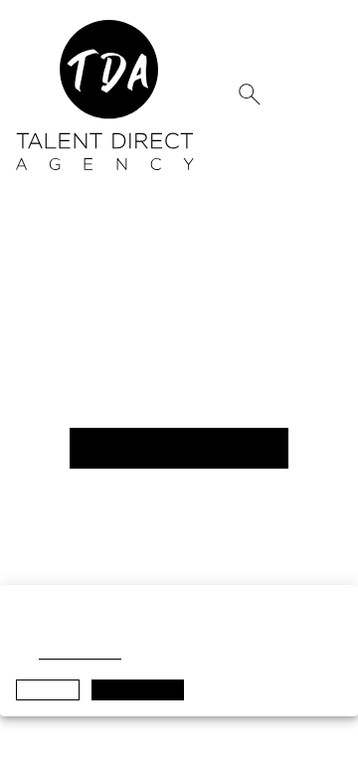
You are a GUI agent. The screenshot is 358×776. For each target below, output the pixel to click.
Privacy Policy (78, 653)
